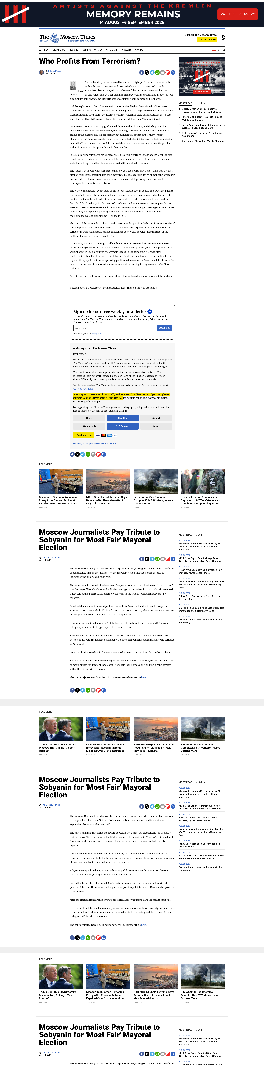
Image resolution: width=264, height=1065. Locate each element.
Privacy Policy (97, 334)
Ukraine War (59, 50)
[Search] (224, 50)
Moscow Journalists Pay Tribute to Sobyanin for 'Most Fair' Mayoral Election (99, 539)
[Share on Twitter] (147, 72)
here (143, 677)
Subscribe (164, 328)
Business (86, 50)
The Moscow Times (51, 557)
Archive (139, 50)
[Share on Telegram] (152, 72)
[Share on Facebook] (141, 72)
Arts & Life (111, 50)
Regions (73, 50)
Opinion (98, 50)
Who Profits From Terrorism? (90, 61)
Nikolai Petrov (54, 71)
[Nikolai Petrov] (42, 72)
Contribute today (207, 39)
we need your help (83, 388)
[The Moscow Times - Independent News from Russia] (67, 37)
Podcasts (126, 50)
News (47, 50)
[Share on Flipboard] (167, 72)
